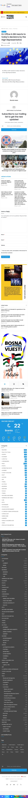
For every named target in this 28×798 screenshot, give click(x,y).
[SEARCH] (26, 17)
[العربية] (20, 796)
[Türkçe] (18, 796)
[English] (22, 796)
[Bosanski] (15, 796)
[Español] (24, 796)
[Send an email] (9, 43)
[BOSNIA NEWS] (10, 17)
